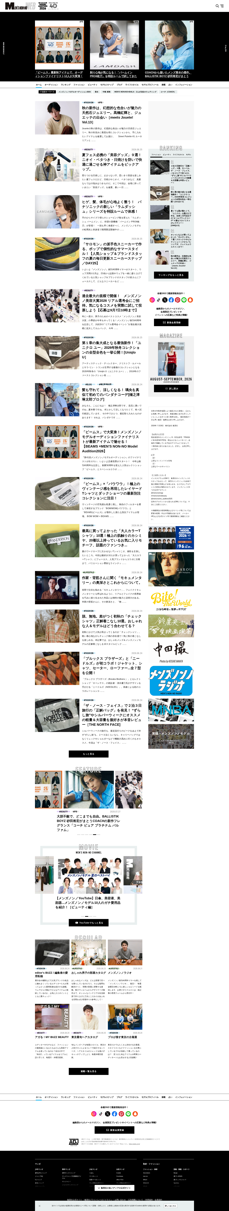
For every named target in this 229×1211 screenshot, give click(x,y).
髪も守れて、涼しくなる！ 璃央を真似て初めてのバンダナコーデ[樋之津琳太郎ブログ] (111, 394)
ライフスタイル (131, 85)
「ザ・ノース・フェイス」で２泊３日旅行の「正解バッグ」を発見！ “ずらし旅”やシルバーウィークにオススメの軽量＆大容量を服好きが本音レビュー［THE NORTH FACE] (112, 715)
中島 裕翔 (106, 92)
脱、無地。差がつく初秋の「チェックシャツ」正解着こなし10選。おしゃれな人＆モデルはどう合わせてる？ (112, 621)
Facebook (171, 300)
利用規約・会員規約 (153, 1200)
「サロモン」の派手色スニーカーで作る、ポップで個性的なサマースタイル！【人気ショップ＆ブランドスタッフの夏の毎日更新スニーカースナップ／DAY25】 (112, 253)
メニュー (223, 6)
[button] (37, 45)
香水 (96, 92)
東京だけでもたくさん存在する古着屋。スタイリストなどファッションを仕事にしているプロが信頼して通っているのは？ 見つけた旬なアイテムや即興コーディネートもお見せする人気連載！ (124, 1051)
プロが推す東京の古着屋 (122, 1037)
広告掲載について (135, 1200)
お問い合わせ (120, 1200)
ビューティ (92, 85)
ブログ (119, 85)
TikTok (158, 300)
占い (170, 85)
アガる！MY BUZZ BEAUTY (52, 1037)
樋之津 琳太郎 (105, 384)
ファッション (79, 85)
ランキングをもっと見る (171, 275)
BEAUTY (89, 149)
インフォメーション (183, 85)
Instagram (152, 300)
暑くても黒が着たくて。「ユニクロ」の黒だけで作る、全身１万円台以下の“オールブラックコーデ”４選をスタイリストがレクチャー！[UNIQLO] (181, 218)
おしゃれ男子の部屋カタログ (88, 972)
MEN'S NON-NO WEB (18, 6)
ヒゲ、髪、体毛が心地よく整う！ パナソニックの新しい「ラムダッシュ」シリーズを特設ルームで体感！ (112, 206)
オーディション (51, 85)
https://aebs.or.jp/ (134, 1144)
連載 (163, 85)
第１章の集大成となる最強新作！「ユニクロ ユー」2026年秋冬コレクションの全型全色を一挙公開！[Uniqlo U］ (181, 197)
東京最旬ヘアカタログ (84, 1037)
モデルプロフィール (150, 85)
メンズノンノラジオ (120, 972)
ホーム (39, 85)
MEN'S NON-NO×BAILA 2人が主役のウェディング (135, 92)
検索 (216, 6)
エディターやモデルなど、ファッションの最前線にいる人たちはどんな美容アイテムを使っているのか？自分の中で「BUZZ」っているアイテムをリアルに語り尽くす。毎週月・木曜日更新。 (51, 1051)
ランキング (65, 85)
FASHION (89, 102)
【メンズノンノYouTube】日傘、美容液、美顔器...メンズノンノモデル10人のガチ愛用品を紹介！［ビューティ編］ (87, 902)
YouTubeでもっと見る (91, 923)
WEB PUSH (190, 300)
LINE (184, 300)
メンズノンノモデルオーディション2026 (75, 92)
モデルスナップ (107, 85)
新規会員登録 (174, 322)
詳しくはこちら (170, 1206)
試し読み (173, 388)
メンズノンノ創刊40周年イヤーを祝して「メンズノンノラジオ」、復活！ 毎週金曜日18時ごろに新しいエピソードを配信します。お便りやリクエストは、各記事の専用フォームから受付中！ (125, 986)
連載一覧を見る (89, 1071)
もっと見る (88, 754)
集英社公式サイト (74, 1200)
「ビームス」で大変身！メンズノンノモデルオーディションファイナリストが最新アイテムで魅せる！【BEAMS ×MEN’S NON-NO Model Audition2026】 (112, 441)
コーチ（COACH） (168, 92)
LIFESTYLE (89, 572)
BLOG (89, 384)
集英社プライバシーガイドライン (98, 1200)
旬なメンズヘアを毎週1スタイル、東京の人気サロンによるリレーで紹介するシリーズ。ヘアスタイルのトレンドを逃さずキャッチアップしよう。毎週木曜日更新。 (88, 1051)
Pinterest (177, 300)
